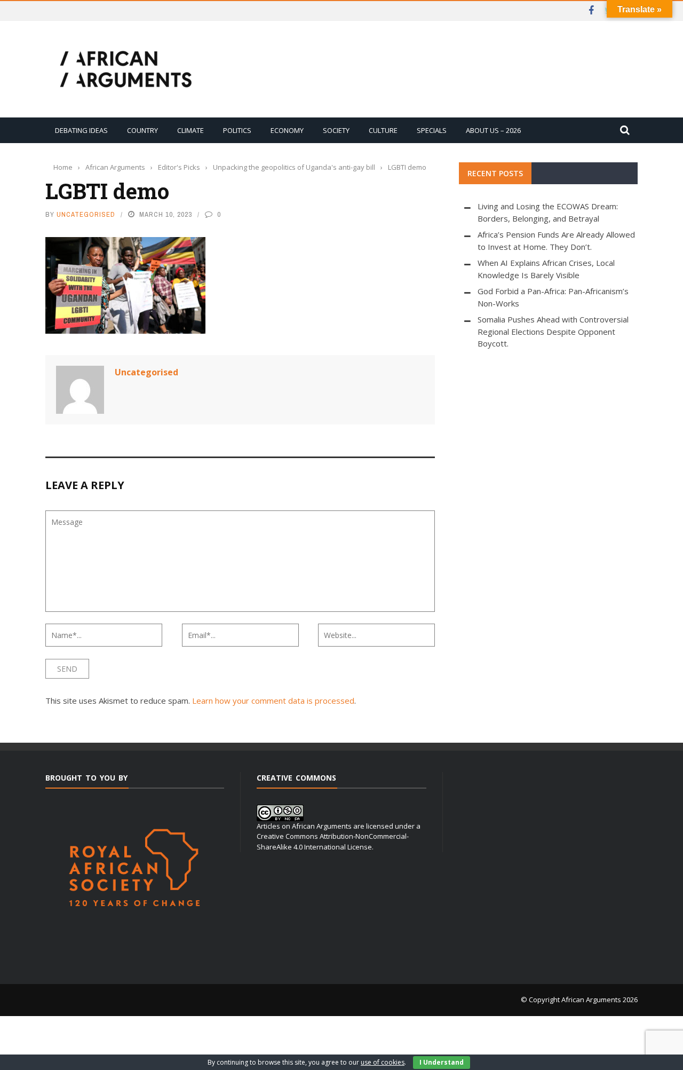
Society (336, 130)
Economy (287, 130)
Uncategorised (86, 214)
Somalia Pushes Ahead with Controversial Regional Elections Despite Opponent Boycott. (553, 331)
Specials (432, 130)
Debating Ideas (81, 130)
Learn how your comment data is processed (273, 700)
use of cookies (382, 1062)
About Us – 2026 (493, 130)
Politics (237, 130)
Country (142, 130)
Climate (190, 130)
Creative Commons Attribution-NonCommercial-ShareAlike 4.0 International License (333, 841)
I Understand (441, 1062)
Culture (383, 130)
